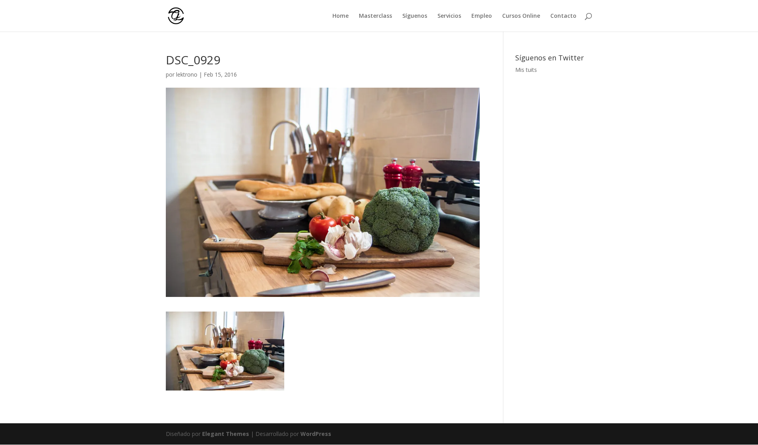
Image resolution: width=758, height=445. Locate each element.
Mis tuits (526, 69)
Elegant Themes (225, 433)
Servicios (449, 16)
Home (340, 16)
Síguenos (414, 16)
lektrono (186, 74)
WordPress (315, 433)
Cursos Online (521, 16)
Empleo (481, 16)
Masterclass (375, 16)
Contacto (563, 16)
